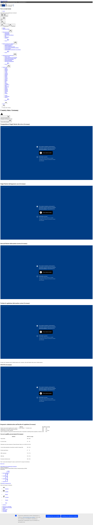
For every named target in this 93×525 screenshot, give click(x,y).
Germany (6, 77)
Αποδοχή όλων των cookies (53, 516)
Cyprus (6, 72)
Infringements (7, 34)
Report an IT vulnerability (7, 506)
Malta (6, 85)
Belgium (6, 69)
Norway (6, 97)
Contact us (4, 504)
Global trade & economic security (10, 58)
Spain (6, 92)
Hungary (6, 79)
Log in (4, 11)
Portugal (6, 88)
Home (4, 103)
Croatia (6, 71)
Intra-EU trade (7, 56)
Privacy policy (5, 509)
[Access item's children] (10, 31)
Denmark (6, 74)
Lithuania (6, 83)
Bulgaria (6, 70)
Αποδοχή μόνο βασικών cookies (69, 516)
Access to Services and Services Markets (12, 47)
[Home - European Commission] (8, 6)
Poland (6, 87)
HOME (4, 28)
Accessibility (5, 511)
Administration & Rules (9, 44)
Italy (5, 81)
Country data (5, 67)
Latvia (6, 82)
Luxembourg (7, 84)
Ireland (6, 80)
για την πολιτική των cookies (29, 517)
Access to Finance (8, 48)
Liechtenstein (7, 96)
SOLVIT (6, 37)
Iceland (6, 95)
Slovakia (6, 90)
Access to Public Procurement (10, 46)
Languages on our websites (7, 507)
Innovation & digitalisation (9, 61)
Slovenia (6, 91)
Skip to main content (3, 0)
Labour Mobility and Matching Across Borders (13, 49)
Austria (6, 68)
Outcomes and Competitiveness (8, 55)
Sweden (6, 93)
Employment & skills (8, 60)
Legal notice (5, 510)
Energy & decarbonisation (9, 59)
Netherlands (7, 86)
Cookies (4, 508)
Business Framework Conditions (8, 43)
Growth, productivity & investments (11, 57)
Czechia (6, 73)
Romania (6, 89)
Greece (6, 78)
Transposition (7, 33)
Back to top (2, 463)
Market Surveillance (8, 45)
